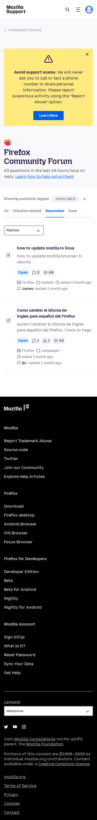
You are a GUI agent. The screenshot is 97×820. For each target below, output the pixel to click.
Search (68, 10)
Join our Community (24, 467)
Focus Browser (18, 542)
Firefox (28, 282)
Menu (78, 10)
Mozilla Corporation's (34, 739)
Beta (8, 580)
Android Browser (20, 524)
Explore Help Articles (24, 476)
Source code (16, 449)
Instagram (24, 727)
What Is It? (14, 646)
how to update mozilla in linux (45, 248)
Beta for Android (20, 589)
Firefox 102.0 (65, 199)
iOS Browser (16, 533)
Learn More (48, 115)
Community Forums (24, 30)
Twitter (11, 458)
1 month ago (58, 289)
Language (12, 702)
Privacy (11, 794)
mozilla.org (15, 776)
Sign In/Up (14, 637)
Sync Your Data (18, 663)
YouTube (15, 727)
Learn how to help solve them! (44, 176)
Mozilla (16, 408)
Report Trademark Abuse (27, 440)
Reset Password (19, 655)
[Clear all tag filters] (84, 198)
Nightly (11, 598)
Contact (12, 812)
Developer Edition (21, 571)
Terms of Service (20, 785)
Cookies (12, 803)
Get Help (12, 672)
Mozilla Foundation (44, 744)
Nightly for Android (23, 607)
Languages (50, 351)
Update (47, 282)
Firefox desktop (19, 515)
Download (14, 506)
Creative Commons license (64, 764)
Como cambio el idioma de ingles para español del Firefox (46, 313)
